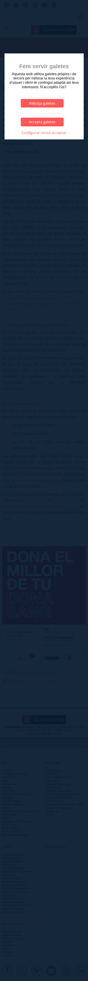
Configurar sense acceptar (44, 132)
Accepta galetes (42, 121)
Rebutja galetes (42, 103)
